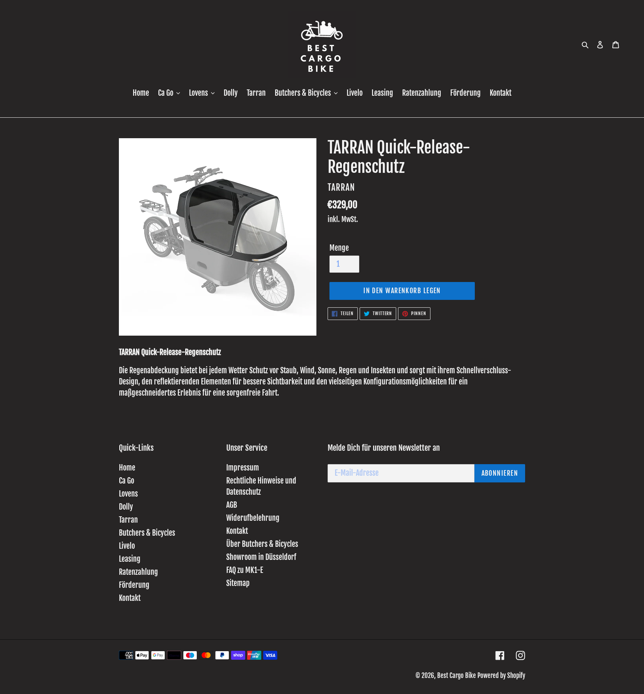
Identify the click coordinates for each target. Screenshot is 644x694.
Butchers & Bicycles (147, 533)
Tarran (128, 520)
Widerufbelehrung (253, 518)
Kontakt (130, 598)
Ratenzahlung (138, 572)
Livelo (127, 546)
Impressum (242, 467)
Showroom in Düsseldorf (261, 557)
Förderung (134, 585)
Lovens (128, 493)
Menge (339, 248)
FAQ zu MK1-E (244, 570)
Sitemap (238, 583)
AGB (231, 505)
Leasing (130, 559)
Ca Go (126, 480)
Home (127, 467)
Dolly (126, 506)
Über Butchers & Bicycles (262, 544)
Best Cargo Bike (456, 675)
